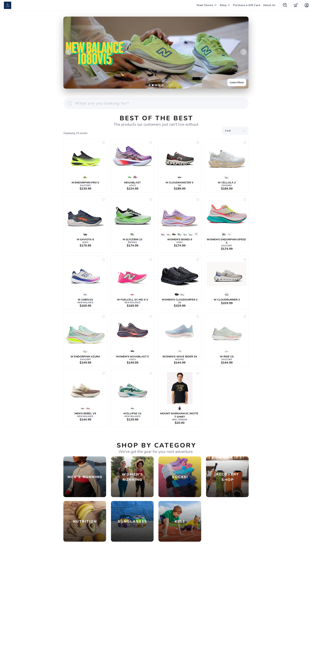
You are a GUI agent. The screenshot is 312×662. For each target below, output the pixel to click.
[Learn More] (156, 53)
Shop (223, 5)
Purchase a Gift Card (246, 5)
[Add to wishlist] (103, 142)
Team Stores (204, 5)
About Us (269, 5)
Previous (68, 52)
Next (243, 52)
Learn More (237, 82)
